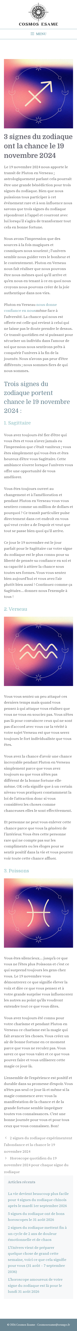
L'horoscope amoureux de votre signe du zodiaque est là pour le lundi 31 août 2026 (35, 1285)
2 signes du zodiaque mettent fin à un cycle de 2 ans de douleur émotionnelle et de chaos (37, 1233)
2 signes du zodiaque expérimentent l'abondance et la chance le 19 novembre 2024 (38, 1145)
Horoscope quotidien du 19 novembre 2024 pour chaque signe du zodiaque (36, 1165)
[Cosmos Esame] (38, 14)
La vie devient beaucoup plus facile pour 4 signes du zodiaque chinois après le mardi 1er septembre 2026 (38, 1200)
